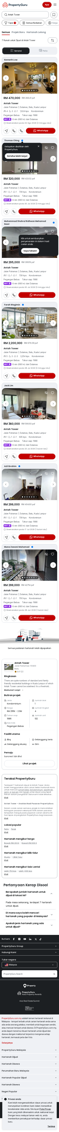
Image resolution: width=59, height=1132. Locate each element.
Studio (7, 857)
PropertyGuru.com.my (12, 1018)
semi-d (7, 792)
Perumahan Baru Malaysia (15, 1070)
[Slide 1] (22, 90)
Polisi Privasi (45, 1109)
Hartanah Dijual (10, 1056)
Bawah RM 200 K (11, 843)
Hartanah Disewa (11, 1063)
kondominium (36, 790)
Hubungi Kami (9, 952)
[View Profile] (29, 59)
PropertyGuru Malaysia (14, 1050)
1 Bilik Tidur (17, 857)
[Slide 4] (29, 90)
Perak (13, 829)
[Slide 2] (24, 90)
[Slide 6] (34, 90)
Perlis (6, 829)
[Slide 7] (36, 90)
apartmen (48, 790)
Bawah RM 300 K (29, 843)
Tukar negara (9, 959)
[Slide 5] (31, 90)
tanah (26, 792)
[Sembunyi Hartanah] (46, 67)
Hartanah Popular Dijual (14, 1077)
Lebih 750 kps (10, 871)
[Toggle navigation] (55, 5)
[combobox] (28, 15)
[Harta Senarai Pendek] (52, 67)
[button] (6, 32)
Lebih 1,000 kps (25, 871)
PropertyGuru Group (12, 946)
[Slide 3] (27, 90)
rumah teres (23, 790)
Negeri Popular (9, 1091)
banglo (15, 792)
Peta (45, 50)
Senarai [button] (18, 50)
